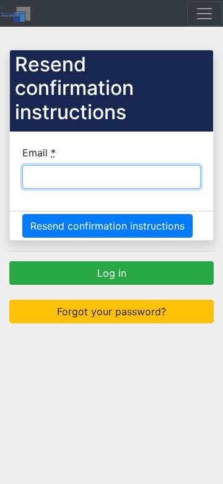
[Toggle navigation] (204, 13)
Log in (111, 273)
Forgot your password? (111, 311)
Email (39, 152)
